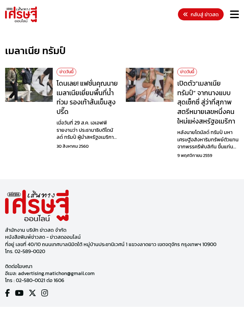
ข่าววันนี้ (66, 71)
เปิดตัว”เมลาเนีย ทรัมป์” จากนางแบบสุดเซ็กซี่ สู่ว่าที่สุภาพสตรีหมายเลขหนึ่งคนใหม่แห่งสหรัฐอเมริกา (206, 102)
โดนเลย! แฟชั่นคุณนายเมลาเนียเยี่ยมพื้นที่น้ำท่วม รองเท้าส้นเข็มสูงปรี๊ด (87, 97)
